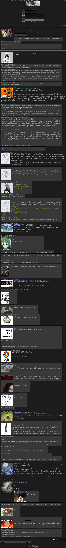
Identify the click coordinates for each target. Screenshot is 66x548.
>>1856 (18, 181)
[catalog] (33, 9)
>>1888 (3, 47)
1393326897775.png (18, 492)
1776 (15, 314)
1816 (12, 393)
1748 (13, 503)
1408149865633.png (5, 87)
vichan (34, 545)
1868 (12, 264)
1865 (12, 340)
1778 (11, 529)
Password (56, 539)
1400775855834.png (5, 237)
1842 (39, 153)
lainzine (40, 0)
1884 (14, 64)
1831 (13, 456)
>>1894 (20, 41)
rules (22, 0)
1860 (13, 407)
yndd (2, 0)
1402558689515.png (5, 394)
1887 (29, 37)
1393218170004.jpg (5, 223)
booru (34, 0)
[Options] (64, 0)
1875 (16, 217)
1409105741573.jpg (4, 265)
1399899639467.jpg (4, 315)
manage (29, 0)
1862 (35, 88)
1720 (29, 491)
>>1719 (28, 493)
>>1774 (48, 280)
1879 (18, 142)
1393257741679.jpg (5, 481)
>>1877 (28, 117)
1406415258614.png (5, 182)
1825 (13, 446)
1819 (13, 436)
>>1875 (17, 194)
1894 (15, 44)
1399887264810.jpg (4, 291)
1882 (26, 34)
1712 (30, 224)
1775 (13, 305)
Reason (54, 540)
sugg (15, 0)
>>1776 (15, 328)
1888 (18, 41)
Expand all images (64, 25)
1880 (18, 147)
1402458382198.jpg (5, 462)
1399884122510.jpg (5, 279)
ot (12, 0)
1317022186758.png (5, 350)
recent (25, 0)
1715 (24, 482)
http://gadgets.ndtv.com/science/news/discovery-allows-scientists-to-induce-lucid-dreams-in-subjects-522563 (16, 289)
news (20, 0)
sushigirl (37, 0)
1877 (18, 129)
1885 (14, 69)
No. (25, 34)
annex (27, 0)
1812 (29, 463)
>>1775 (15, 316)
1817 (32, 412)
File (54, 539)
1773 (44, 280)
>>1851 (3, 195)
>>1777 (17, 314)
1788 (13, 236)
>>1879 (3, 148)
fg (3, 0)
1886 (14, 82)
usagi (33, 0)
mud (31, 0)
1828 (12, 260)
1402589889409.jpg (5, 411)
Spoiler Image (42, 13)
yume (4, 0)
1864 (18, 104)
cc (13, 0)
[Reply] (37, 88)
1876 (26, 117)
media (8, 0)
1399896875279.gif (4, 306)
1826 (12, 453)
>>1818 (3, 437)
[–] (0, 87)
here (7, 80)
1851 (16, 181)
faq (23, 0)
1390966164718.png (5, 364)
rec (18, 0)
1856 (15, 194)
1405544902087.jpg (5, 152)
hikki (17, 0)
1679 (13, 363)
